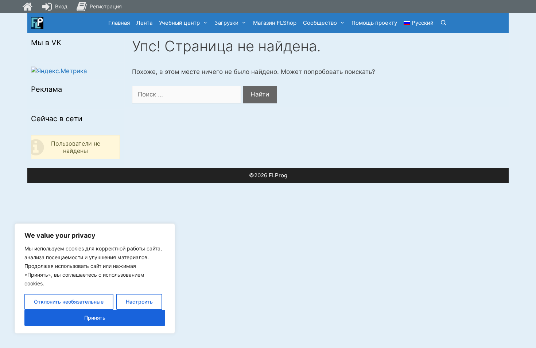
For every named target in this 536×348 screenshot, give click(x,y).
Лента (144, 22)
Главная (119, 22)
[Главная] (27, 6)
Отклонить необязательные (69, 301)
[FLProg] (37, 23)
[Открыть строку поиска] (443, 23)
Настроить (139, 301)
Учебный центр (179, 22)
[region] (95, 278)
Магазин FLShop (274, 22)
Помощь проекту (374, 22)
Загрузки (226, 22)
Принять (94, 318)
